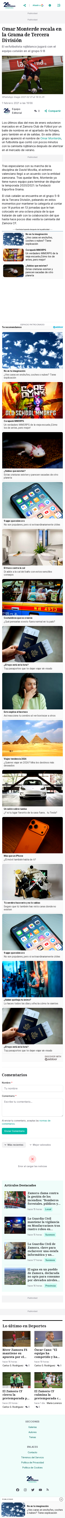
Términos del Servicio (32, 1457)
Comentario (9, 1096)
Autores (33, 1432)
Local (49, 1209)
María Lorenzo (54, 1403)
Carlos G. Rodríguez (13, 1365)
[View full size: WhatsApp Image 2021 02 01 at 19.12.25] (32, 75)
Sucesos (50, 1234)
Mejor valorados (42, 1144)
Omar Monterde (50, 138)
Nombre (7, 1082)
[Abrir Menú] (58, 5)
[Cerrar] (61, 1499)
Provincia (51, 1285)
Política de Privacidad (32, 1462)
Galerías (32, 1427)
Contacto (32, 1452)
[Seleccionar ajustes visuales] (50, 5)
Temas (32, 1437)
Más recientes (15, 1144)
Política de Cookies (32, 1467)
